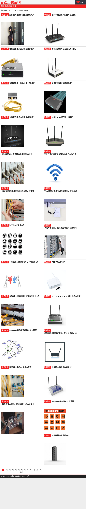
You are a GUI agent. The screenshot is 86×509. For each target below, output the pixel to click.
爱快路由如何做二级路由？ (62, 83)
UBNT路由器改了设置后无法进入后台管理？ (60, 154)
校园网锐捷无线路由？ (61, 435)
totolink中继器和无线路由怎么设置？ (24, 330)
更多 (14, 6)
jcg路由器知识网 (11, 2)
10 (30, 470)
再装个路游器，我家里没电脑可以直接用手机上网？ (60, 228)
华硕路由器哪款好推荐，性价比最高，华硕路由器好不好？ (60, 333)
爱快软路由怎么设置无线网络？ (21, 15)
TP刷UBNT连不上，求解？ (63, 117)
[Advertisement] (43, 493)
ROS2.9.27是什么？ (17, 225)
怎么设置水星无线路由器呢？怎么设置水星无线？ (18, 404)
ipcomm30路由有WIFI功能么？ (64, 401)
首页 (2, 6)
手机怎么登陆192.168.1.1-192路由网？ (24, 262)
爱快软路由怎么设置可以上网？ (64, 15)
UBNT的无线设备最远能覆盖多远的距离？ (17, 154)
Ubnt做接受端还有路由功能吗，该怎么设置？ (60, 191)
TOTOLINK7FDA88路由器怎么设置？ (67, 296)
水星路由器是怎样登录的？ (62, 367)
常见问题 (8, 6)
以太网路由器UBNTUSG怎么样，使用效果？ (18, 191)
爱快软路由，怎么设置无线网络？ (22, 83)
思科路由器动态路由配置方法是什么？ (24, 296)
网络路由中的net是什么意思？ (21, 367)
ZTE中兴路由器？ (59, 262)
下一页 (36, 470)
